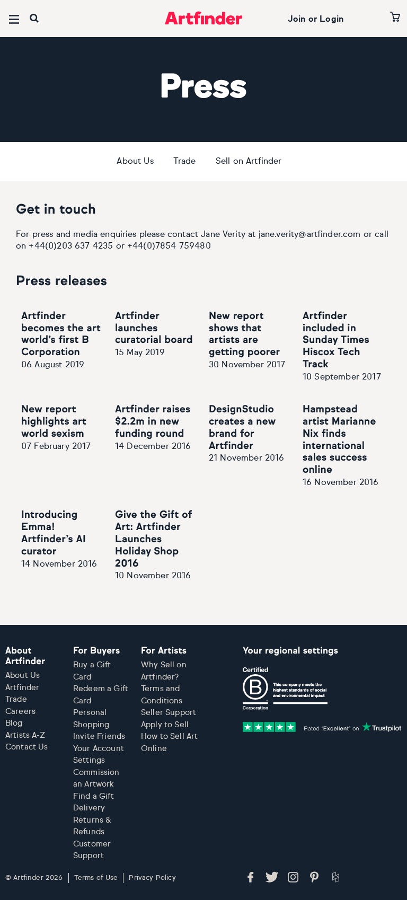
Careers (20, 712)
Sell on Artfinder (249, 161)
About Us (135, 161)
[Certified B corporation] (285, 688)
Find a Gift (93, 796)
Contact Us (26, 747)
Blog (14, 723)
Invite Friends (99, 736)
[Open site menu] (14, 19)
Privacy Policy (152, 878)
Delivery (89, 808)
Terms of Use (96, 878)
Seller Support (168, 713)
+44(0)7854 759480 (169, 246)
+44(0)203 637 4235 (71, 246)
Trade (184, 161)
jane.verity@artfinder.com (310, 235)
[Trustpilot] (322, 727)
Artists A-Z (25, 735)
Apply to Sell (165, 725)
